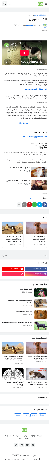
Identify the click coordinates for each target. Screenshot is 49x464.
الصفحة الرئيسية (40, 15)
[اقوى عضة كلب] (40, 292)
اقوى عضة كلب (26, 289)
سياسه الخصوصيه (12, 459)
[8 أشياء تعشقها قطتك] (39, 172)
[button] (46, 4)
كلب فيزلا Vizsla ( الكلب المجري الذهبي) (38, 239)
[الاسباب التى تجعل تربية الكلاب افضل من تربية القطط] (12, 228)
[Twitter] (39, 204)
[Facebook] (44, 204)
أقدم (5, 256)
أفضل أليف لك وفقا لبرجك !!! (15, 384)
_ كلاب (30, 15)
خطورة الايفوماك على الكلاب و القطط (20, 302)
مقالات (33, 198)
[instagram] (21, 445)
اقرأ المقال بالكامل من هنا (36, 89)
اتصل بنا (25, 459)
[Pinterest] (29, 204)
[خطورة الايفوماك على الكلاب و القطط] (40, 303)
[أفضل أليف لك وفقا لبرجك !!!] (13, 374)
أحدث (44, 256)
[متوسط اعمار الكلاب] (40, 314)
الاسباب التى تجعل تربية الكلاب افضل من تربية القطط (13, 239)
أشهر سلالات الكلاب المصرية (17, 181)
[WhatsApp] (34, 204)
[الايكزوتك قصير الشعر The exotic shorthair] (36, 374)
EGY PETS (15, 455)
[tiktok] (13, 274)
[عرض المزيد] (19, 204)
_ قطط (42, 415)
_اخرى (26, 415)
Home (41, 459)
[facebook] (33, 445)
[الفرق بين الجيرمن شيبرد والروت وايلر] (40, 325)
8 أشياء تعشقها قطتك (20, 168)
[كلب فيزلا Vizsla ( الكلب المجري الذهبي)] (36, 228)
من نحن (34, 459)
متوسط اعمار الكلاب (24, 311)
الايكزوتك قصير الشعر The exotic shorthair (37, 384)
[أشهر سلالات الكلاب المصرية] (39, 185)
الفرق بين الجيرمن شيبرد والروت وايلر (17, 322)
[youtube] (27, 445)
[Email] (24, 204)
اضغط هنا (24, 123)
